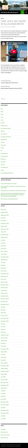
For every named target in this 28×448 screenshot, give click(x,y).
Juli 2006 (3, 407)
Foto (2, 117)
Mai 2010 (3, 343)
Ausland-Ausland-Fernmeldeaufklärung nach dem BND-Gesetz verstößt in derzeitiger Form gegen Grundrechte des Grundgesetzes (13, 195)
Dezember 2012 (4, 296)
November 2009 (5, 349)
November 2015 (5, 257)
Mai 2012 (3, 310)
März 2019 (3, 220)
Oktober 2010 (4, 337)
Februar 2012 (4, 315)
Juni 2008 (3, 377)
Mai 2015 (3, 265)
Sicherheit (3, 161)
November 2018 (5, 223)
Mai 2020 (3, 218)
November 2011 (5, 318)
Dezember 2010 (4, 335)
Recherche (3, 159)
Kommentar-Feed (5, 435)
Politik (2, 148)
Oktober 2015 (4, 259)
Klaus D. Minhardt (10, 26)
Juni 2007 (3, 393)
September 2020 (5, 215)
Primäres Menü (26, 12)
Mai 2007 (3, 396)
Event (2, 18)
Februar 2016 (4, 251)
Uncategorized (4, 167)
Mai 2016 (3, 243)
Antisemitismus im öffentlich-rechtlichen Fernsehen (13, 190)
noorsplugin (18, 444)
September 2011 (5, 321)
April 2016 (3, 245)
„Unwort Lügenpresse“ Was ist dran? (9, 81)
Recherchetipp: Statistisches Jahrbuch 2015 (11, 87)
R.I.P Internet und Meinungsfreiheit (9, 199)
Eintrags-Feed (4, 432)
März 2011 (3, 332)
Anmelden (3, 429)
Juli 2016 (3, 240)
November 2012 (5, 298)
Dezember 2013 (4, 284)
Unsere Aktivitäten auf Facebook (8, 183)
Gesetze (3, 122)
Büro (2, 108)
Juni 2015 (3, 262)
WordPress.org (4, 437)
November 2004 (5, 413)
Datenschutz (3, 446)
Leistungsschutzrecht (6, 136)
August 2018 (4, 226)
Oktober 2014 (4, 276)
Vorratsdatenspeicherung (7, 173)
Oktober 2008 (4, 368)
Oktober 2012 (4, 301)
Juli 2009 (3, 354)
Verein (2, 170)
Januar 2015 (4, 271)
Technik (3, 164)
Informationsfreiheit (6, 128)
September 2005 (5, 410)
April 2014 (3, 279)
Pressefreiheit (4, 156)
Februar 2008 (4, 379)
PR (1, 150)
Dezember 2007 (4, 382)
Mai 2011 (3, 329)
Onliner (3, 142)
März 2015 (3, 268)
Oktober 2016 (4, 237)
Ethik (2, 111)
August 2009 (4, 351)
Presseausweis (4, 153)
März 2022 (3, 209)
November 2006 (5, 404)
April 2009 (3, 357)
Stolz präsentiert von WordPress (13, 446)
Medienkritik (4, 139)
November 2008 (5, 365)
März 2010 (3, 346)
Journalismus (4, 134)
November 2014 (5, 273)
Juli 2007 (3, 390)
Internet (3, 131)
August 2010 (4, 340)
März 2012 (3, 312)
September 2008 (5, 371)
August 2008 (4, 374)
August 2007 (4, 388)
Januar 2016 (4, 254)
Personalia (3, 145)
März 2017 (3, 231)
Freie (2, 120)
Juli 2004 (3, 416)
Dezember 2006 (4, 402)
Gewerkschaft (4, 125)
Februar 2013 (4, 293)
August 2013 (4, 290)
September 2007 (5, 385)
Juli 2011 (3, 324)
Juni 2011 (3, 326)
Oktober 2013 (4, 287)
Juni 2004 (3, 418)
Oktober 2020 (4, 212)
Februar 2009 (4, 363)
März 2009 (3, 360)
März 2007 (3, 399)
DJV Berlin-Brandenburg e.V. (9, 12)
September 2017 (5, 229)
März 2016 (3, 248)
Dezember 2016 (4, 234)
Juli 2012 (3, 307)
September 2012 (5, 304)
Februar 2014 (4, 282)
